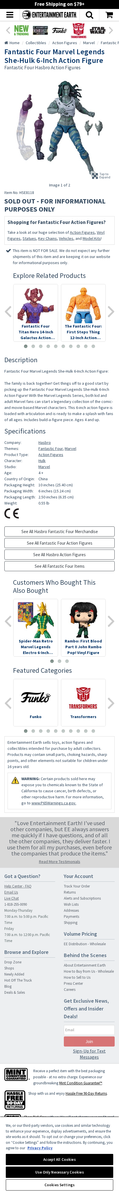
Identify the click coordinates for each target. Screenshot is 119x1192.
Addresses (71, 910)
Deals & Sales (14, 992)
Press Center (73, 983)
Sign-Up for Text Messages (89, 1054)
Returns (70, 892)
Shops (9, 968)
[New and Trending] (21, 30)
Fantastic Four (50, 448)
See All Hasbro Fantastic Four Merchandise (59, 531)
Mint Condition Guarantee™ (80, 1083)
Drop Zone (12, 962)
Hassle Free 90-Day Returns (86, 1093)
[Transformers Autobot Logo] (78, 30)
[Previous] (7, 29)
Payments (71, 916)
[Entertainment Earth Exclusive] (40, 30)
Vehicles (66, 238)
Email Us (11, 892)
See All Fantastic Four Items (60, 566)
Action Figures (82, 232)
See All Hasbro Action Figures (59, 554)
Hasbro (44, 442)
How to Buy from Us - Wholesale (89, 971)
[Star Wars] (98, 30)
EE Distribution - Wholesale (85, 943)
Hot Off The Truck (18, 980)
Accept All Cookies (59, 1159)
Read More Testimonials (59, 861)
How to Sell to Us (77, 977)
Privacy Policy (40, 1148)
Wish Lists (71, 904)
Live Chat (11, 898)
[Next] (111, 29)
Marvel (70, 448)
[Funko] (59, 30)
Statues (29, 238)
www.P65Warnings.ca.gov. (53, 803)
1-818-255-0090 (15, 904)
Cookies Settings (59, 1184)
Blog (8, 986)
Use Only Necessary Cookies (59, 1172)
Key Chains (47, 238)
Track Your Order (77, 886)
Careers (69, 989)
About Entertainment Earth (85, 965)
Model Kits (92, 238)
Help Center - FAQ (17, 886)
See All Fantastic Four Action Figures (59, 543)
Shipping (70, 922)
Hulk (42, 460)
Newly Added (14, 974)
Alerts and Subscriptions (82, 898)
